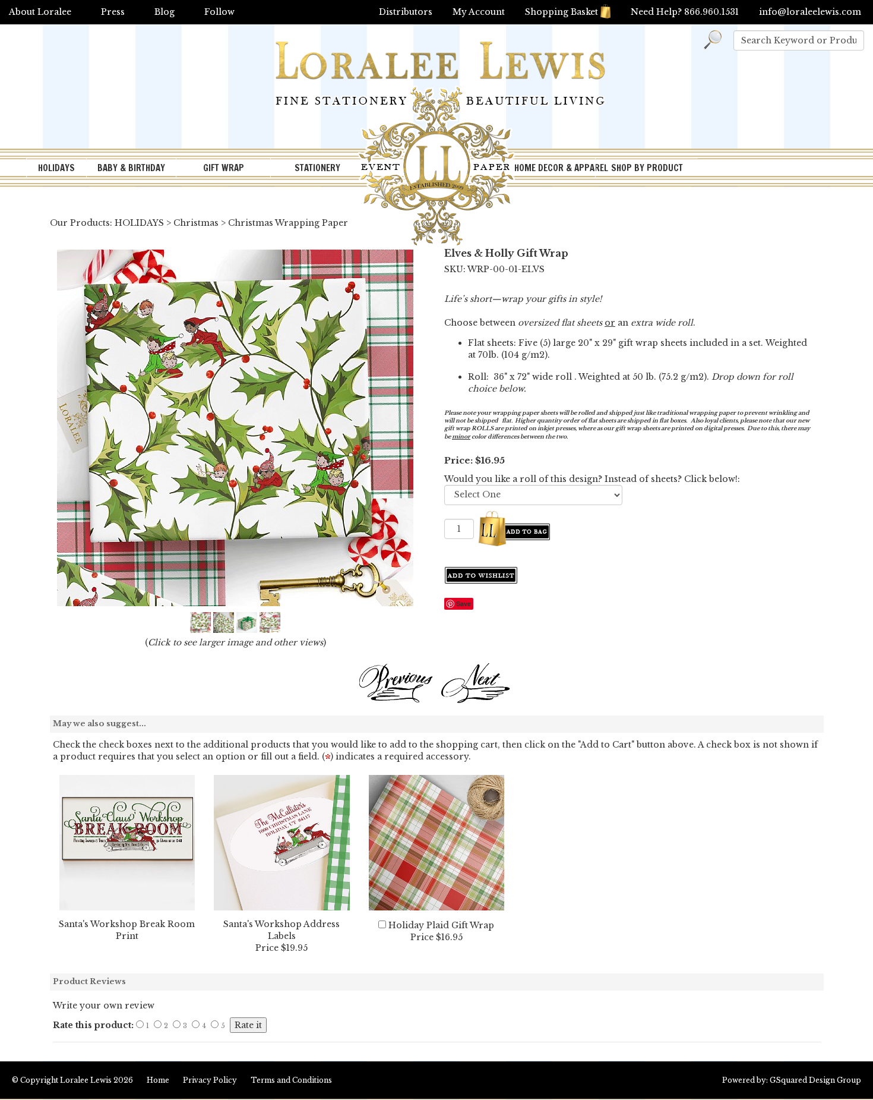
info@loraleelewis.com (810, 12)
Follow (219, 12)
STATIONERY (317, 168)
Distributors (405, 12)
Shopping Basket (561, 12)
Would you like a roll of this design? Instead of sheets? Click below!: (592, 479)
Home (158, 1080)
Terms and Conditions (291, 1080)
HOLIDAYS (56, 168)
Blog (164, 12)
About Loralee (40, 12)
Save (463, 603)
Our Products (80, 223)
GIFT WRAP (223, 168)
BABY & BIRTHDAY (131, 168)
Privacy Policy (210, 1080)
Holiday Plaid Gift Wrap (441, 925)
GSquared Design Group (815, 1080)
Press (113, 12)
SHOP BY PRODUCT (647, 168)
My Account (479, 12)
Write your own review (103, 1005)
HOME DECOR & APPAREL (554, 168)
